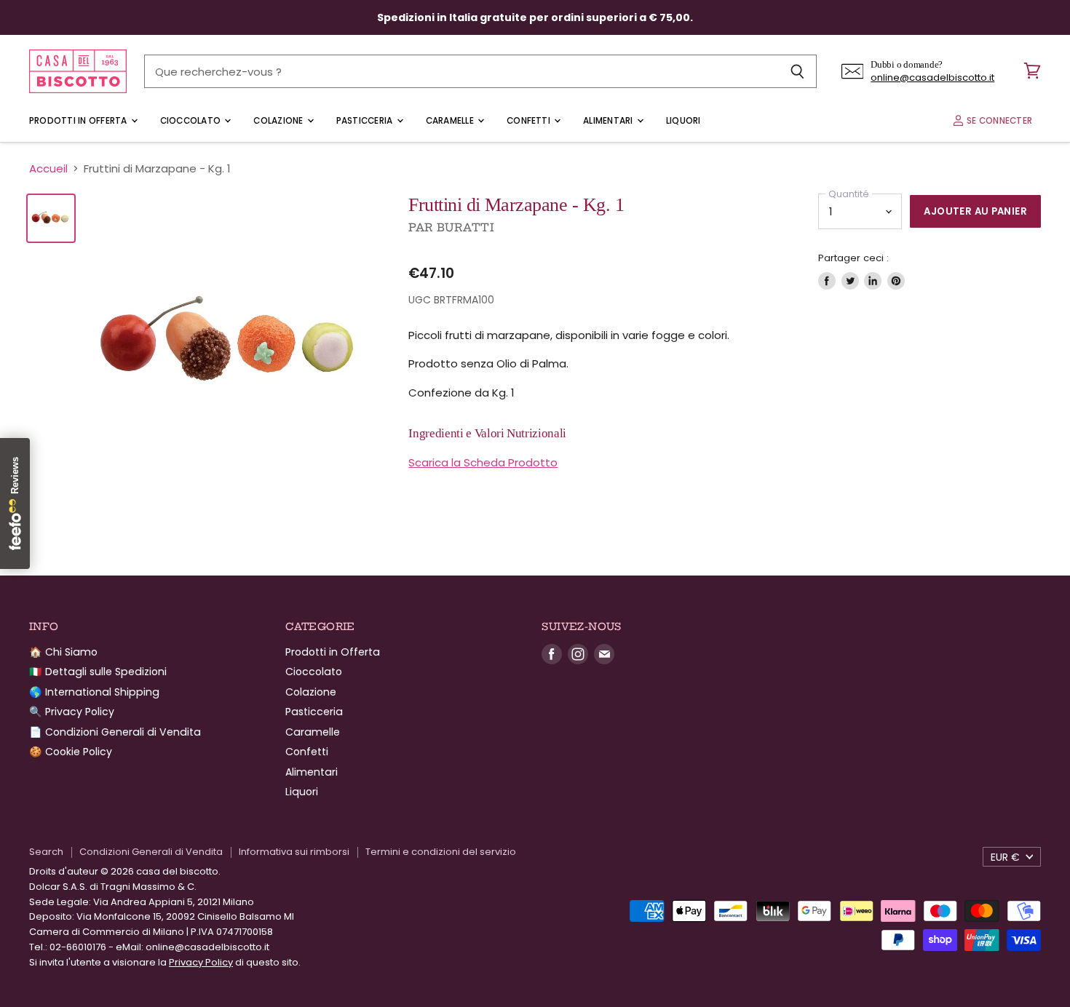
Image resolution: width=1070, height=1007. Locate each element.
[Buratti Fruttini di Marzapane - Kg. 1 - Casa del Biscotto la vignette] (51, 218)
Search (46, 852)
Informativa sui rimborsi (294, 852)
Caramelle (451, 121)
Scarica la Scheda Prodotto (483, 462)
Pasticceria (365, 121)
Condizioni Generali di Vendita (151, 852)
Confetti (529, 121)
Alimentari (609, 121)
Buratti (465, 227)
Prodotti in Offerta (79, 121)
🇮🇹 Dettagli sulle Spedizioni (98, 671)
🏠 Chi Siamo (63, 652)
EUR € (1005, 857)
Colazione (279, 121)
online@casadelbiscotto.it (932, 77)
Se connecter (998, 121)
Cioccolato (191, 121)
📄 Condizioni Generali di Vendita (115, 732)
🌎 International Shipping (94, 692)
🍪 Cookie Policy (70, 751)
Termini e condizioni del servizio (440, 852)
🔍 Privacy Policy (71, 711)
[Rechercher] (797, 71)
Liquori (683, 121)
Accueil (48, 168)
